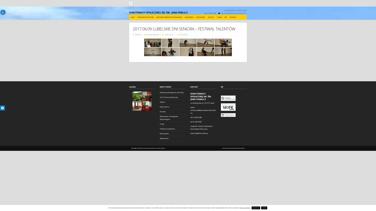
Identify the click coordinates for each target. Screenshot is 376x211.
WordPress (242, 148)
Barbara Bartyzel (153, 35)
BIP (226, 17)
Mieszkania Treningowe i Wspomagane (169, 17)
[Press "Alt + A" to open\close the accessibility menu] (2, 108)
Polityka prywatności (167, 129)
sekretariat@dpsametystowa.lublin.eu (234, 13)
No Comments (183, 35)
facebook (233, 17)
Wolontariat (200, 17)
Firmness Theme (226, 148)
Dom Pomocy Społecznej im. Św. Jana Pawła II (158, 12)
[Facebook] (130, 3)
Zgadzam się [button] (256, 207)
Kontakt (211, 17)
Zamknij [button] (264, 207)
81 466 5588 (197, 117)
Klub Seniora (189, 17)
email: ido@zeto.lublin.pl (199, 133)
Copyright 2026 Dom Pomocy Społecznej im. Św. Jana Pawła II (148, 148)
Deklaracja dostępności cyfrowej (171, 92)
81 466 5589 (197, 122)
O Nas (133, 17)
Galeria (219, 17)
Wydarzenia (164, 138)
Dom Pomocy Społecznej (145, 17)
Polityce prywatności (245, 207)
